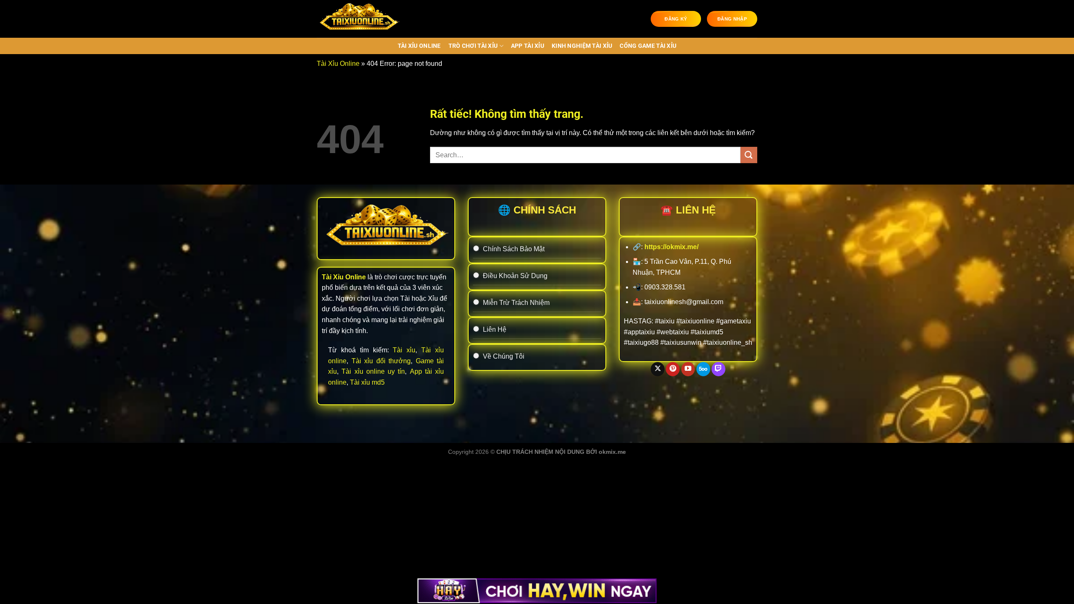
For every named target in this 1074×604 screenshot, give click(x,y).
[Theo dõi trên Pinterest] (673, 369)
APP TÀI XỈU (527, 45)
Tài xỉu (404, 350)
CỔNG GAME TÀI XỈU (648, 45)
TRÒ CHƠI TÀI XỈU (473, 45)
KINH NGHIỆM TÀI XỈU (582, 45)
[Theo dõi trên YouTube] (688, 369)
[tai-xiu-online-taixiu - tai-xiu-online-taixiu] (359, 19)
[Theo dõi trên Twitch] (718, 369)
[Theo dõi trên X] (658, 369)
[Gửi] (748, 155)
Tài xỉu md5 (367, 382)
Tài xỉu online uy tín (373, 371)
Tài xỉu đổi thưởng (381, 360)
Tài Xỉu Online (419, 45)
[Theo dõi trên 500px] (703, 369)
